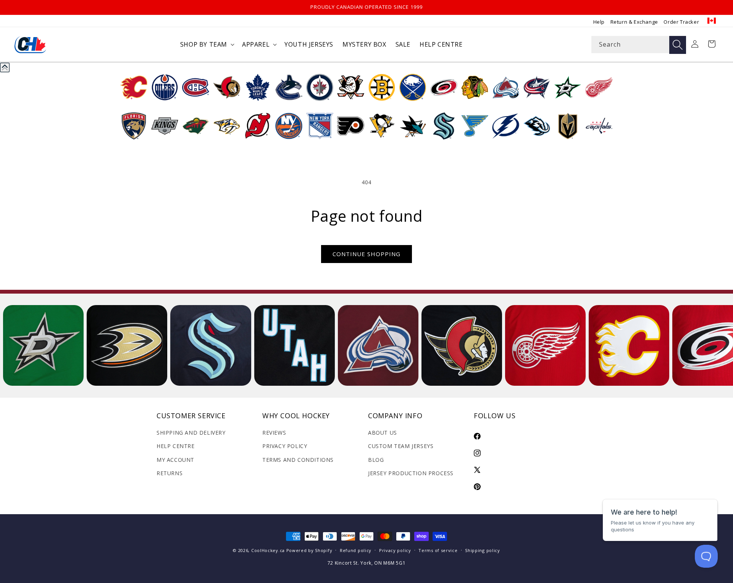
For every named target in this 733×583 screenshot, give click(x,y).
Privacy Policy (284, 446)
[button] (206, 44)
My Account (175, 459)
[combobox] (638, 44)
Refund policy (355, 550)
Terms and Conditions (298, 459)
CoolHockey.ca (268, 550)
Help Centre (176, 446)
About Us (382, 432)
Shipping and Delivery (191, 432)
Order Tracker (681, 21)
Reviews (274, 432)
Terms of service (437, 550)
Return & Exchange (634, 21)
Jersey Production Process (411, 473)
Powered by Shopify (309, 550)
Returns (169, 473)
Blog (376, 459)
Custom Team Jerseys (400, 446)
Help (599, 21)
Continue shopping (366, 254)
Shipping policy (482, 550)
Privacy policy (395, 550)
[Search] (677, 45)
